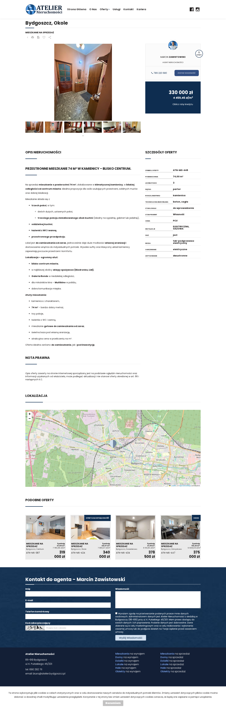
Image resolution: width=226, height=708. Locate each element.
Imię (27, 588)
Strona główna (76, 9)
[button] (113, 444)
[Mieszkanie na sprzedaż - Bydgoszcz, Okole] (90, 537)
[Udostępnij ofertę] (50, 37)
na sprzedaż (175, 653)
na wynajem (130, 653)
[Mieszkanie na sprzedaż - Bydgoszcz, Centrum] (45, 537)
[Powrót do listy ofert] (27, 37)
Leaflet (173, 485)
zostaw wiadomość (187, 73)
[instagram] (198, 9)
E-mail (29, 600)
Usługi (116, 9)
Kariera (141, 9)
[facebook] (192, 9)
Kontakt (128, 9)
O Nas (93, 9)
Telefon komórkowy (37, 611)
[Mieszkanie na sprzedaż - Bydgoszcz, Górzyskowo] (180, 537)
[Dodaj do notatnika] (44, 37)
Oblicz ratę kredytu (182, 104)
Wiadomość (122, 588)
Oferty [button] (104, 9)
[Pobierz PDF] (38, 37)
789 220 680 (160, 73)
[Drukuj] (33, 37)
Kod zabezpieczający (37, 623)
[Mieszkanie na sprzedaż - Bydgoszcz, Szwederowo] (135, 537)
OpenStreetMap (185, 485)
